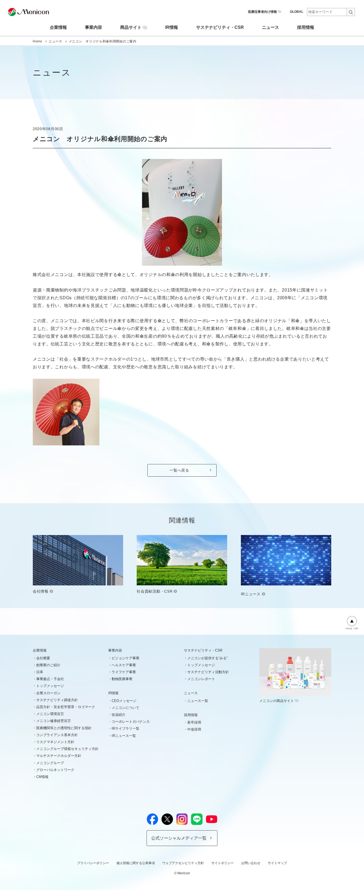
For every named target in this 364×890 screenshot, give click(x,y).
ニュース (270, 27)
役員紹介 (119, 715)
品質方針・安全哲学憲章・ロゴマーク (65, 707)
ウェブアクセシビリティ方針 (183, 863)
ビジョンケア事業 (125, 658)
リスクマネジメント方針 (55, 742)
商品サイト (130, 27)
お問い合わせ (250, 863)
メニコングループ (50, 763)
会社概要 (43, 658)
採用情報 (305, 27)
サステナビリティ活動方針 (208, 672)
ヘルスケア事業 (124, 665)
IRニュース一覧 (124, 736)
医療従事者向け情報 (262, 12)
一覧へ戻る (179, 470)
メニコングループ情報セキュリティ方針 (67, 749)
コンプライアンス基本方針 (57, 735)
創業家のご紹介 (48, 665)
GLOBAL (296, 12)
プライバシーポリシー (93, 863)
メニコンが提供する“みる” (207, 658)
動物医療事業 (122, 679)
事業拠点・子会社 (50, 679)
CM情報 (42, 777)
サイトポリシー (222, 863)
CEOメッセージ (124, 701)
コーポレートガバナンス (131, 722)
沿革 (39, 672)
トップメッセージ (50, 686)
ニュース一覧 (197, 701)
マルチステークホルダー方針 (58, 756)
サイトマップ (277, 863)
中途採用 (194, 729)
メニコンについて (125, 708)
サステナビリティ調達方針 (57, 700)
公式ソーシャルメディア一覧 (179, 838)
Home (37, 41)
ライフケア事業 (124, 672)
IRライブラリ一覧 (125, 729)
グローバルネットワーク (55, 770)
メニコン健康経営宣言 (53, 721)
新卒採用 (194, 722)
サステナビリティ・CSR (220, 27)
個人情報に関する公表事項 (135, 863)
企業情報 (58, 27)
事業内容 (93, 27)
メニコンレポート (201, 679)
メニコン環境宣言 (50, 714)
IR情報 (171, 27)
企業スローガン (48, 693)
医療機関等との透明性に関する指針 (64, 728)
